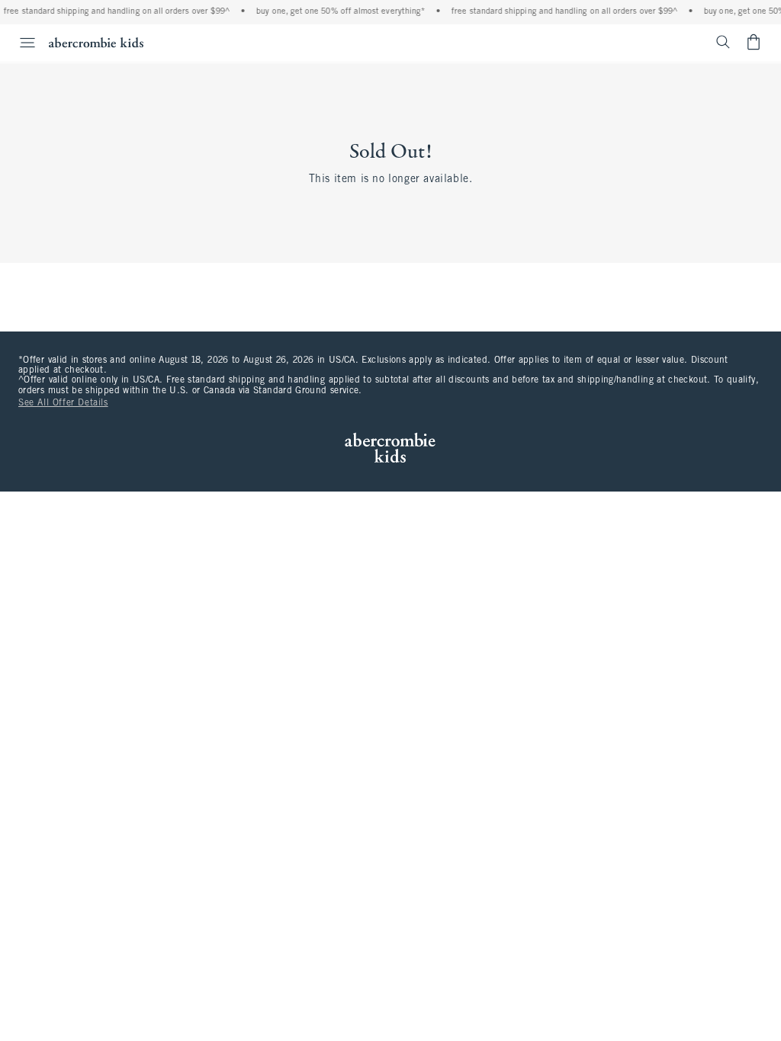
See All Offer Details (63, 403)
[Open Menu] (20, 42)
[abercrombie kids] (96, 42)
